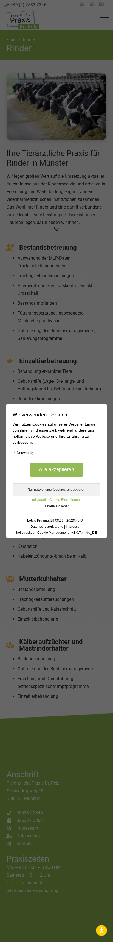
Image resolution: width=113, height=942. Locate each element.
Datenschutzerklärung (46, 527)
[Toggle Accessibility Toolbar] (101, 930)
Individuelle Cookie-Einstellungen (56, 500)
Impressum (74, 527)
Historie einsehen (56, 506)
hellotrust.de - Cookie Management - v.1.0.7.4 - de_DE (56, 533)
